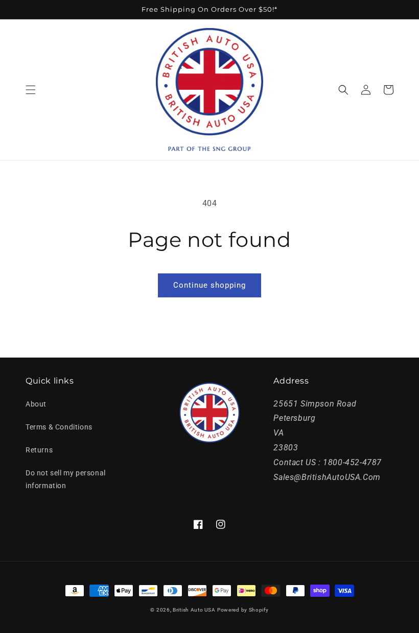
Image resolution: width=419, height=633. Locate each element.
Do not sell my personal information (66, 479)
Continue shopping (209, 285)
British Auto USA (194, 610)
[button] (30, 90)
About (36, 404)
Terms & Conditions (59, 427)
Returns (39, 450)
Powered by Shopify (243, 610)
